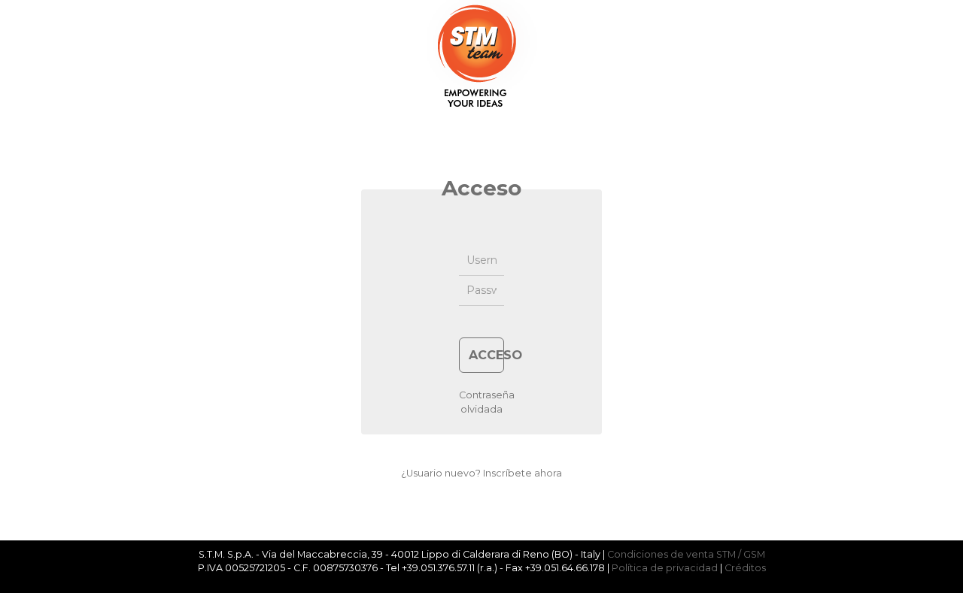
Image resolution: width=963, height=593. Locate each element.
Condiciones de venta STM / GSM (686, 554)
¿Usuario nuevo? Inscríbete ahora (481, 473)
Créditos (745, 567)
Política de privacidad (665, 567)
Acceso (486, 354)
